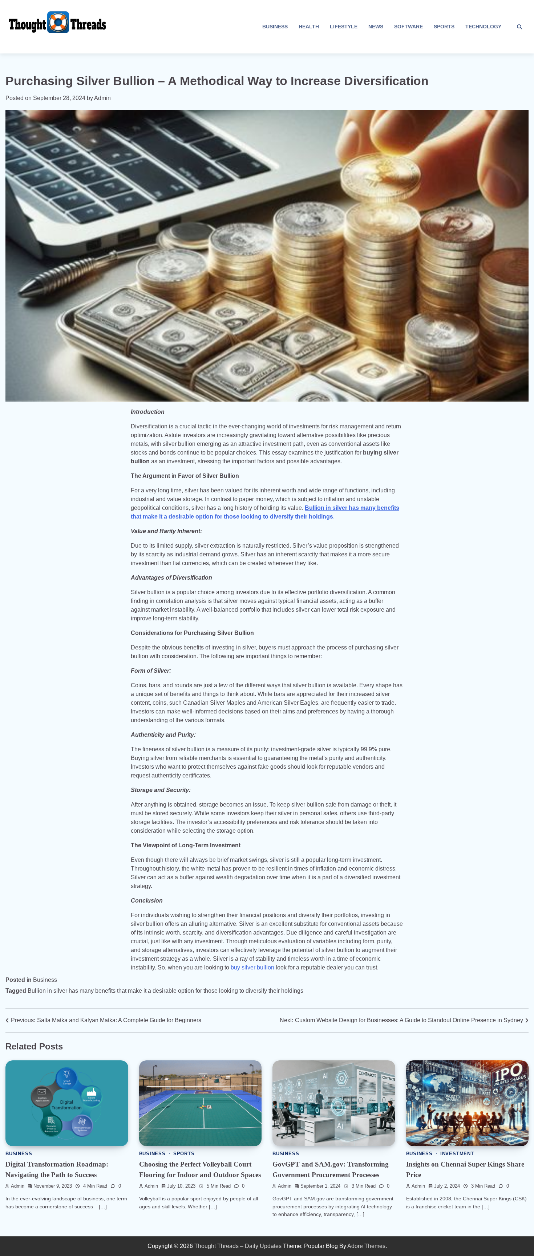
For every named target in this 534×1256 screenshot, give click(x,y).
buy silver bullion (252, 967)
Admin (102, 98)
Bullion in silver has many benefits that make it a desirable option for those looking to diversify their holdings (165, 991)
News (375, 26)
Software (408, 26)
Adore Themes (366, 1246)
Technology (483, 26)
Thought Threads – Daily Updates (238, 1246)
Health (309, 26)
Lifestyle (343, 26)
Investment (457, 1153)
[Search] (519, 26)
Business (275, 26)
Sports (444, 26)
